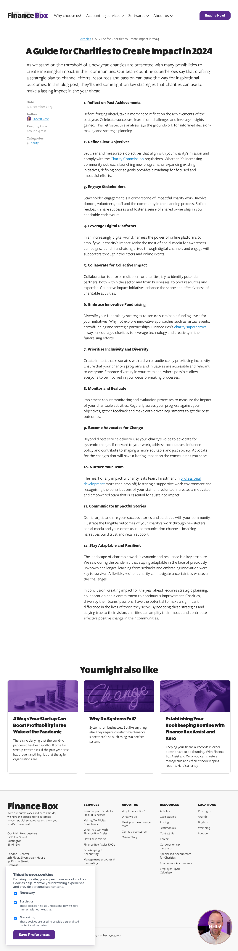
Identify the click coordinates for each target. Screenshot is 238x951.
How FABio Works (95, 839)
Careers (165, 839)
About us (161, 15)
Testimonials (168, 828)
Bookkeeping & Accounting (93, 852)
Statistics (26, 901)
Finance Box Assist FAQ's (99, 844)
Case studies (168, 817)
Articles (85, 38)
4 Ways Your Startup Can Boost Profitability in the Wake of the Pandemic (39, 725)
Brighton (203, 822)
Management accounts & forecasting (99, 861)
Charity (34, 143)
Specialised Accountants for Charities (175, 856)
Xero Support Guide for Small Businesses (99, 813)
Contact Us (167, 833)
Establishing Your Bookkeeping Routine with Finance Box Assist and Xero (195, 728)
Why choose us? (67, 15)
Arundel (203, 817)
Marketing (27, 917)
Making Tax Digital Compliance (95, 822)
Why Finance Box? (133, 811)
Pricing (164, 822)
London (203, 833)
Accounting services (103, 15)
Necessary (27, 893)
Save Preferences (34, 934)
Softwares (136, 15)
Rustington (205, 811)
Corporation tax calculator (170, 846)
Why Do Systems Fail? (112, 719)
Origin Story (129, 837)
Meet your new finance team (136, 824)
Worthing (204, 828)
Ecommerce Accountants (176, 863)
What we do (129, 817)
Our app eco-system (134, 831)
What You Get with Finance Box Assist (96, 831)
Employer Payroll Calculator (170, 870)
